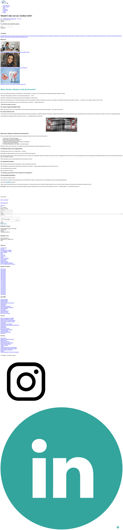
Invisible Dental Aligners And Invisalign (9, 348)
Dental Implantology (5, 310)
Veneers (2, 346)
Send (2, 222)
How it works (6, 6)
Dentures (2, 350)
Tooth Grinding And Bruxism (6, 349)
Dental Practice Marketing (39, 35)
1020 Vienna (3, 270)
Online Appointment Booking (7, 262)
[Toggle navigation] (7, 3)
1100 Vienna (3, 279)
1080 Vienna (3, 277)
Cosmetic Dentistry (15, 37)
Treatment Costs (83, 35)
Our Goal (2, 249)
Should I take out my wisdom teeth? (10, 18)
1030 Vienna (3, 271)
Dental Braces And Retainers (6, 323)
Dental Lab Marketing (49, 35)
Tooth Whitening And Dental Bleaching (9, 347)
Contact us (5, 9)
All (27, 37)
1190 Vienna (3, 289)
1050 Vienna (3, 273)
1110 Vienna (3, 280)
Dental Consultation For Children (7, 318)
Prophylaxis (103, 35)
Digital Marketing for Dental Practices (8, 35)
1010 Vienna (3, 268)
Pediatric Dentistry (4, 300)
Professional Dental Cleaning (6, 329)
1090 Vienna (3, 278)
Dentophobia (3, 322)
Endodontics (3, 305)
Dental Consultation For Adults (7, 319)
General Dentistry (4, 299)
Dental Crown (3, 326)
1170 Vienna (3, 287)
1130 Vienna (3, 282)
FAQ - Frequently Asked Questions (8, 264)
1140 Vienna (3, 284)
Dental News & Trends (29, 35)
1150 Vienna (3, 285)
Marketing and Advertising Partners (61, 35)
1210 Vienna (3, 292)
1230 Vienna (3, 294)
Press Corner (3, 255)
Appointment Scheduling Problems (94, 35)
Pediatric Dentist (115, 35)
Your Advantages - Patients (6, 250)
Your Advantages (6, 5)
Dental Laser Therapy (5, 341)
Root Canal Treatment (5, 328)
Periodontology (4, 304)
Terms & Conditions (5, 258)
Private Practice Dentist (5, 313)
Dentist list (19, 18)
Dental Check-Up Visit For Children (8, 320)
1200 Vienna (3, 290)
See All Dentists (4, 252)
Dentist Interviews (22, 37)
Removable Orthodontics (6, 306)
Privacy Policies (4, 259)
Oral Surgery (3, 309)
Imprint (2, 257)
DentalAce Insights (20, 35)
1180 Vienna (3, 288)
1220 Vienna (3, 293)
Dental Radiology (4, 301)
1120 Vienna (3, 281)
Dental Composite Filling (6, 332)
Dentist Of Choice (4, 312)
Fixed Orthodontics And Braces (7, 307)
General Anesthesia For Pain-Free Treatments (10, 352)
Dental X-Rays (4, 338)
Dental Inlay (3, 333)
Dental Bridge (3, 327)
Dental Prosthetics (4, 308)
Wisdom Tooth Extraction (6, 343)
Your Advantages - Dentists (6, 251)
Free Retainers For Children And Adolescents (10, 325)
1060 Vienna (3, 274)
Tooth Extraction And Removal (7, 342)
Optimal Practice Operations (74, 35)
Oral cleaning (109, 35)
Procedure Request (4, 261)
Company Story (4, 247)
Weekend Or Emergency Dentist (7, 339)
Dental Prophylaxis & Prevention (7, 302)
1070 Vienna (3, 275)
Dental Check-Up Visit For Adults (7, 321)
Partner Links (3, 260)
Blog (4, 7)
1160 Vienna (3, 286)
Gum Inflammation (4, 330)
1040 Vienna (3, 272)
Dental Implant (4, 340)
